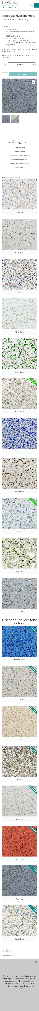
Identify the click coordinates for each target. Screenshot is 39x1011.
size (5, 64)
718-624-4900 (13, 7)
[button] (32, 5)
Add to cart (23, 74)
